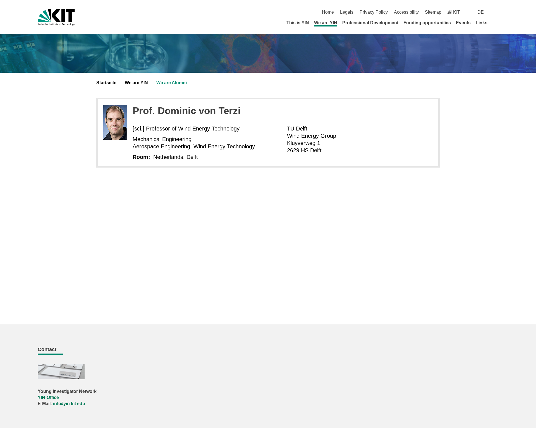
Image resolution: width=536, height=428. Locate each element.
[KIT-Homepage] (56, 17)
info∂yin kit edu (69, 403)
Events (463, 22)
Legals (346, 12)
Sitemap (433, 12)
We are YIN (325, 22)
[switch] (496, 12)
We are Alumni (171, 82)
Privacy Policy (374, 12)
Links (481, 22)
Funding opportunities (427, 22)
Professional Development (370, 22)
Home (328, 12)
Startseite (106, 82)
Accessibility (406, 12)
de (480, 12)
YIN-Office (48, 397)
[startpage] (496, 22)
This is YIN (297, 22)
